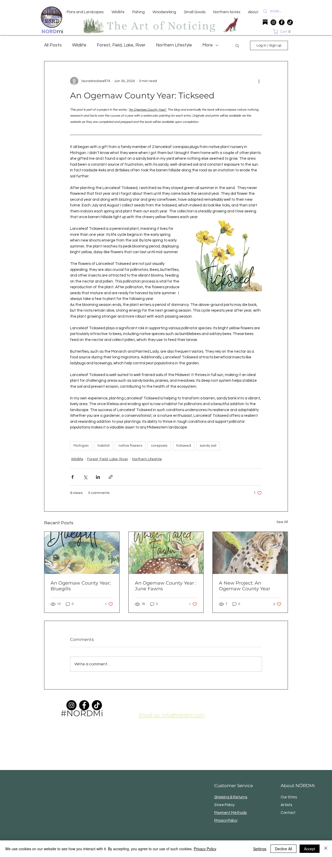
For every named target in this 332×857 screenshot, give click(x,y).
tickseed (183, 445)
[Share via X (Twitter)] (85, 476)
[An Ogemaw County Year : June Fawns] (166, 553)
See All (282, 522)
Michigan (81, 445)
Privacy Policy (205, 848)
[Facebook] (282, 22)
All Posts (53, 45)
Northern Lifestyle (174, 45)
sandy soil (208, 445)
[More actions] (259, 81)
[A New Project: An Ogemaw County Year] (250, 553)
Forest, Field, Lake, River (121, 45)
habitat (104, 445)
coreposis (159, 445)
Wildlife (79, 45)
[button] (283, 31)
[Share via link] (110, 476)
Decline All (283, 848)
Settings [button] (259, 848)
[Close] (326, 849)
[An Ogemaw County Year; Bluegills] (81, 553)
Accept (309, 848)
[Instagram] (273, 22)
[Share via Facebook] (72, 476)
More (207, 45)
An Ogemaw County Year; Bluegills (81, 586)
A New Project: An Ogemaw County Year (244, 586)
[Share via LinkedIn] (97, 476)
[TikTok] (290, 22)
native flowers (130, 445)
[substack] (265, 22)
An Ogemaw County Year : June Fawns (165, 586)
